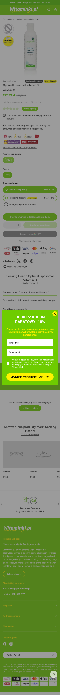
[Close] (54, 313)
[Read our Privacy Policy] (52, 371)
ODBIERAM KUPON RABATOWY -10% (30, 376)
